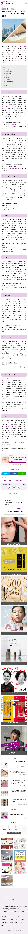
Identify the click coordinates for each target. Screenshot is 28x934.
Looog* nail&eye (15, 208)
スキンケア (5, 826)
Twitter (6, 473)
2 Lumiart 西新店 (8, 71)
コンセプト (4, 916)
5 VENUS (6, 77)
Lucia (24, 249)
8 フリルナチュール (8, 83)
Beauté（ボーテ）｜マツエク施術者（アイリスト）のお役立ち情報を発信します (13, 930)
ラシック (12, 329)
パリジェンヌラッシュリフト (18, 52)
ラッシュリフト (12, 826)
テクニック (20, 785)
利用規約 (22, 919)
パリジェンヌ (12, 480)
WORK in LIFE (15, 829)
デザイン (20, 774)
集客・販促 (19, 480)
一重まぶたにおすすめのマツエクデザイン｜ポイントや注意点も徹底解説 (18, 771)
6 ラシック (7, 79)
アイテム (20, 766)
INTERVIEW (14, 809)
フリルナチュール (14, 408)
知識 (6, 897)
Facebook (14, 473)
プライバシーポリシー (20, 922)
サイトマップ (4, 925)
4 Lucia (6, 75)
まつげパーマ (5, 480)
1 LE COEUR (7, 69)
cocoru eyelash (14, 367)
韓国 (9, 829)
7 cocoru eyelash (8, 81)
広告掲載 (11, 922)
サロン (4, 9)
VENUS (13, 287)
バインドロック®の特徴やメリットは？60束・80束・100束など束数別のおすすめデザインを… (18, 782)
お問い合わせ (4, 922)
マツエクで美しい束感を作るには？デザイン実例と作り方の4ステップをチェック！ (18, 801)
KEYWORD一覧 (4, 919)
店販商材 (4, 829)
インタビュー (24, 818)
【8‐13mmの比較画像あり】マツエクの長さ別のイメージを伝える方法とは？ (18, 792)
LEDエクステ (19, 826)
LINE (22, 473)
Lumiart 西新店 (14, 168)
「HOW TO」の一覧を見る (14, 493)
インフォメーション (14, 919)
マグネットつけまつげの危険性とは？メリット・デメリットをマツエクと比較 (18, 763)
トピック (18, 916)
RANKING (14, 758)
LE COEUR (13, 126)
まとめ (5, 85)
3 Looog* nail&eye (8, 73)
